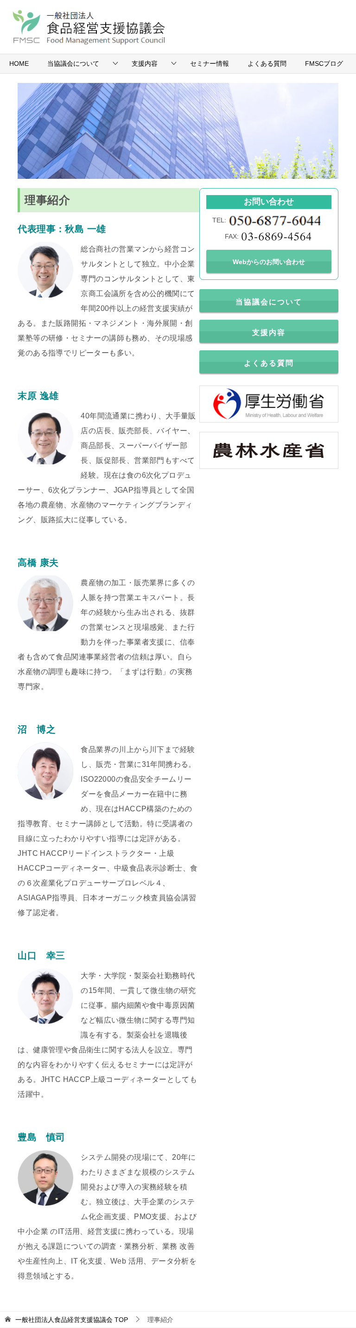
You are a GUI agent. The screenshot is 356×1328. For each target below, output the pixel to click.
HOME (19, 63)
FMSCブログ (324, 63)
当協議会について (73, 63)
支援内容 (145, 63)
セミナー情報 (209, 63)
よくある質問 (267, 63)
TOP (71, 1319)
